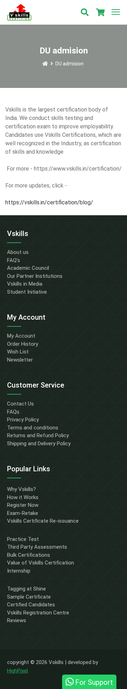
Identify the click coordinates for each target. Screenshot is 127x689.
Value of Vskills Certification (40, 563)
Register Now (22, 505)
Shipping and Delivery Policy (39, 443)
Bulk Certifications (28, 555)
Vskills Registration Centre (38, 613)
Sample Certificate (29, 597)
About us (18, 252)
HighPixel (17, 671)
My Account (21, 336)
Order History (22, 344)
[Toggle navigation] (115, 12)
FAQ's (13, 260)
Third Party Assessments (37, 547)
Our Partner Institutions (34, 276)
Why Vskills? (21, 489)
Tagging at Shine (26, 589)
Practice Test (23, 539)
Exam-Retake (22, 513)
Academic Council (28, 268)
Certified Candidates (31, 604)
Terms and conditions (32, 428)
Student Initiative (27, 292)
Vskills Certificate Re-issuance (43, 521)
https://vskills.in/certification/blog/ (49, 202)
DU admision (69, 63)
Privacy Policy (23, 419)
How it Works (22, 497)
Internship (18, 571)
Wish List (18, 352)
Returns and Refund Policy (38, 435)
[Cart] (100, 12)
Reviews (16, 620)
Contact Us (20, 404)
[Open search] (84, 12)
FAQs (13, 412)
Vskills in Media (24, 284)
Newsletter (20, 360)
